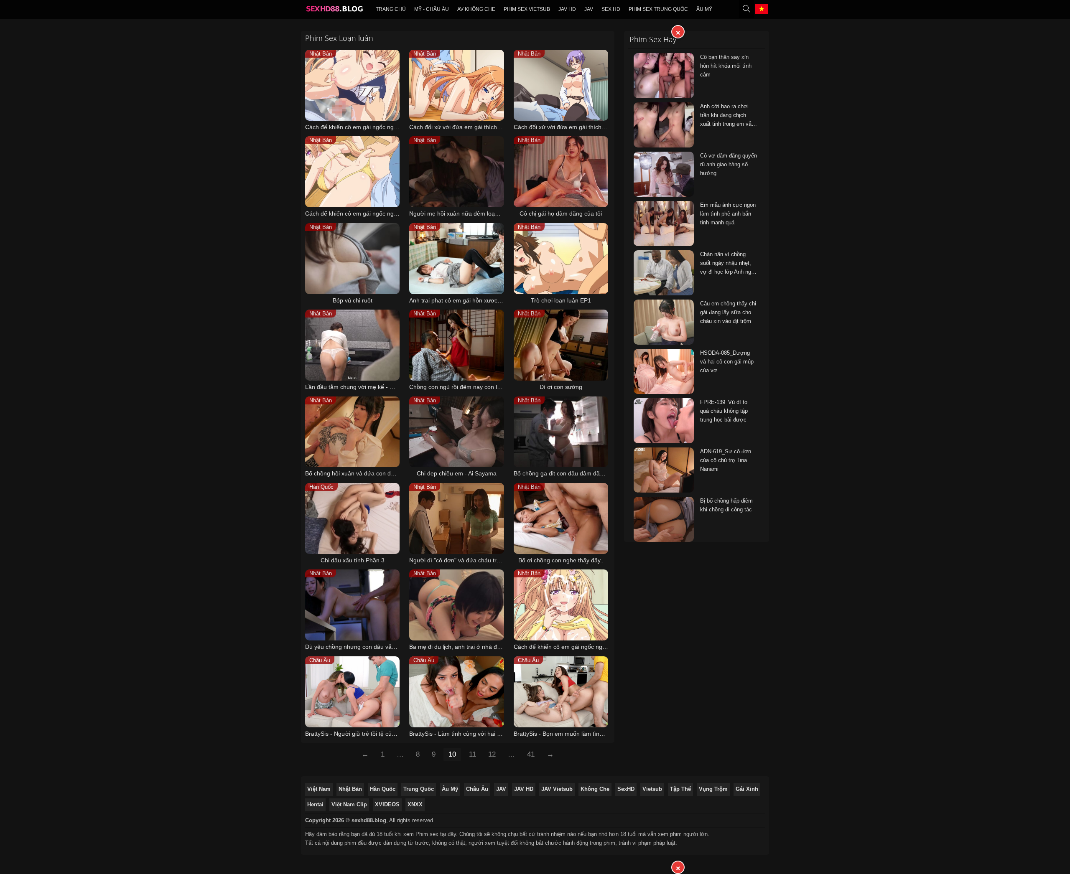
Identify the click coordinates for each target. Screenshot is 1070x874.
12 (492, 754)
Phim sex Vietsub (527, 9)
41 (531, 754)
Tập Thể (680, 789)
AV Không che (476, 9)
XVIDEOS (387, 804)
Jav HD (567, 9)
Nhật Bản (350, 789)
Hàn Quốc (382, 789)
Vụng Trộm (713, 789)
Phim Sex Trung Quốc (658, 9)
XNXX (415, 804)
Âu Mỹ (704, 9)
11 (472, 754)
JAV (588, 9)
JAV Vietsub (557, 789)
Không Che (595, 789)
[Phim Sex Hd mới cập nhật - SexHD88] (334, 11)
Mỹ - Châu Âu (431, 9)
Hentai (315, 804)
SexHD (625, 789)
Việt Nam (319, 789)
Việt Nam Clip (349, 804)
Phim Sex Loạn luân (339, 38)
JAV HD (523, 789)
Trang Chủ (391, 9)
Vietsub (652, 789)
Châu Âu (477, 789)
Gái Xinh (747, 789)
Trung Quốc (418, 789)
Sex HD (610, 9)
